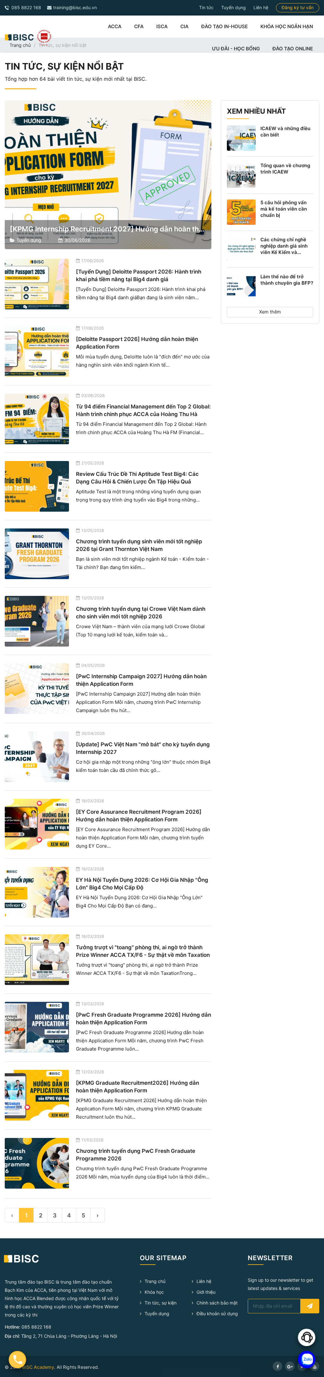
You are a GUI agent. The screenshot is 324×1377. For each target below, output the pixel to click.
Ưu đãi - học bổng (236, 49)
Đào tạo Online (292, 49)
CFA (139, 26)
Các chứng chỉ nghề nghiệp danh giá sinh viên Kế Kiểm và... (284, 246)
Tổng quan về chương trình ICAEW (285, 168)
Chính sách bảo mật (217, 1302)
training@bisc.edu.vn (74, 7)
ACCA (115, 26)
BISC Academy (38, 1367)
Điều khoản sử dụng (217, 1313)
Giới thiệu (205, 1292)
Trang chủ (20, 45)
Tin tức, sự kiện (161, 1302)
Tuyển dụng (233, 7)
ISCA (162, 26)
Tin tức (206, 7)
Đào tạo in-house (224, 26)
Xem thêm (270, 312)
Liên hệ (260, 7)
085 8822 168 (25, 7)
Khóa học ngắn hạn (286, 26)
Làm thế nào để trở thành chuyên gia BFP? (286, 280)
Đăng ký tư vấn (298, 7)
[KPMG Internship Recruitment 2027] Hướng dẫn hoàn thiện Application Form (139, 229)
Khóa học (154, 1292)
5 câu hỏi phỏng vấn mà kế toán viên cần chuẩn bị (283, 208)
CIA (184, 26)
